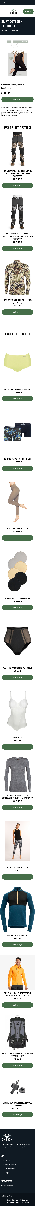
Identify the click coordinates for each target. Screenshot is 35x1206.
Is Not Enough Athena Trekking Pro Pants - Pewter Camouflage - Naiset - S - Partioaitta (17, 236)
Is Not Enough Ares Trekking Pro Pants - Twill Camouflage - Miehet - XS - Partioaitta (17, 173)
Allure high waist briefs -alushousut (17, 668)
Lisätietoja (17, 99)
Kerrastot (15, 31)
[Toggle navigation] (3, 11)
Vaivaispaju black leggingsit (17, 867)
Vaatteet (6, 31)
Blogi (7, 1173)
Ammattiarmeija (10, 1165)
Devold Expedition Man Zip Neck (18, 935)
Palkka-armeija (10, 1169)
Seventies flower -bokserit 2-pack (17, 459)
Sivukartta (25, 1202)
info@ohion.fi (5, 3)
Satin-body (17, 737)
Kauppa (28, 11)
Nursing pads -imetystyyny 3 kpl (17, 598)
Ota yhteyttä (16, 1200)
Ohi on (7, 1161)
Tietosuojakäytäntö (13, 1202)
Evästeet (25, 1200)
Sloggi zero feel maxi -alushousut (17, 389)
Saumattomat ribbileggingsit (17, 528)
